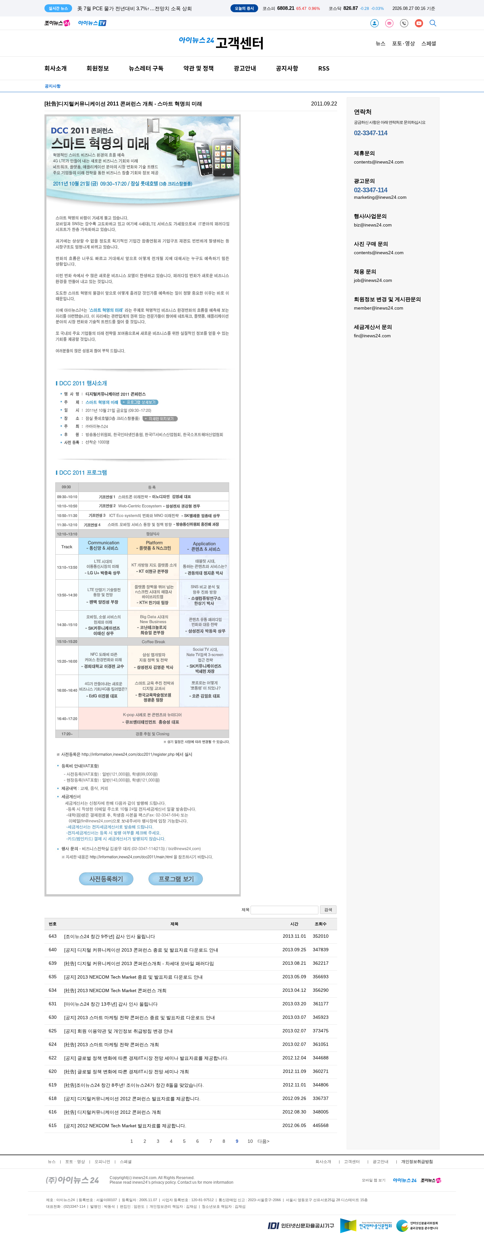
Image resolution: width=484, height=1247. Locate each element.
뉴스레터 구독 (146, 68)
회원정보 (98, 68)
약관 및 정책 (198, 68)
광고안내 (245, 68)
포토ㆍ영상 (75, 1161)
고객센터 (352, 1161)
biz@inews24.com (373, 225)
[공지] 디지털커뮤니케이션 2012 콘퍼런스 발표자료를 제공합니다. (132, 1098)
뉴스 (381, 43)
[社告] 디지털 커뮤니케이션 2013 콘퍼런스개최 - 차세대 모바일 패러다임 (139, 963)
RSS (324, 68)
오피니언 (102, 1161)
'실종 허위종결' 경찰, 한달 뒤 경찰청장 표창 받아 (130, 8)
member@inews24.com (378, 308)
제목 (246, 909)
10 (250, 1141)
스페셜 (428, 43)
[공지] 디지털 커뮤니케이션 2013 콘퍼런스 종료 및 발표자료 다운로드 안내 (141, 950)
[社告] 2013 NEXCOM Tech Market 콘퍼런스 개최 (115, 990)
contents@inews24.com (379, 162)
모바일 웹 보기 (374, 1180)
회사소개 (55, 68)
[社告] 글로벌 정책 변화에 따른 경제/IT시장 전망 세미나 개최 (126, 1071)
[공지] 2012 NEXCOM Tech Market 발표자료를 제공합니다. (125, 1125)
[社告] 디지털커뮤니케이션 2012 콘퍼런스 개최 (112, 1112)
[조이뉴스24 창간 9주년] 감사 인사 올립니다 (109, 936)
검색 (328, 909)
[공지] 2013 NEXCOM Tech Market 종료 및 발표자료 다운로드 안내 (133, 977)
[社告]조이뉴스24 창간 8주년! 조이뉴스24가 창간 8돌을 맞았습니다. (134, 1085)
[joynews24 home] (431, 1180)
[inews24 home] (72, 1180)
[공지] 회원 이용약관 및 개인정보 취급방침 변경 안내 (118, 1031)
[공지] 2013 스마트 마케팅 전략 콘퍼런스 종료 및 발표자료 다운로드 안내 (139, 1017)
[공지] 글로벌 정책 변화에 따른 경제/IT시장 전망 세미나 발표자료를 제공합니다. (146, 1058)
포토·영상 (403, 43)
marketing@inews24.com (380, 197)
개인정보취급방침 (417, 1161)
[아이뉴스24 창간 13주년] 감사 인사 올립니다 (111, 1004)
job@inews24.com (373, 280)
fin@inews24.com (372, 335)
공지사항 (287, 68)
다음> (263, 1141)
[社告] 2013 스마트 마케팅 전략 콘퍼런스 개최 (111, 1044)
